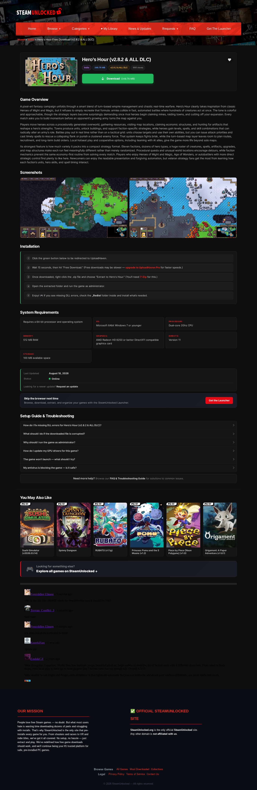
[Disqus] (128, 635)
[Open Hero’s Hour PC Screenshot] (74, 207)
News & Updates (139, 28)
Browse (52, 28)
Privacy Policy (116, 774)
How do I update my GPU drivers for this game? (50, 450)
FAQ (192, 28)
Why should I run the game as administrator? (49, 442)
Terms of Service (135, 774)
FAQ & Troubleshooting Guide (127, 478)
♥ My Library (109, 28)
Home (32, 28)
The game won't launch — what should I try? (49, 459)
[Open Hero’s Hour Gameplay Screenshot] (183, 207)
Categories (79, 28)
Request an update (67, 386)
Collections (157, 769)
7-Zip (143, 276)
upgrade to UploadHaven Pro (142, 267)
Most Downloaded (139, 769)
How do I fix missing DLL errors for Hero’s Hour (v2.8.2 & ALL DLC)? (62, 425)
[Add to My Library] (229, 59)
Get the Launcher (219, 28)
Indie (31, 39)
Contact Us (153, 774)
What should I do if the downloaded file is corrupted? (54, 433)
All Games (122, 769)
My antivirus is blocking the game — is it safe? (50, 467)
